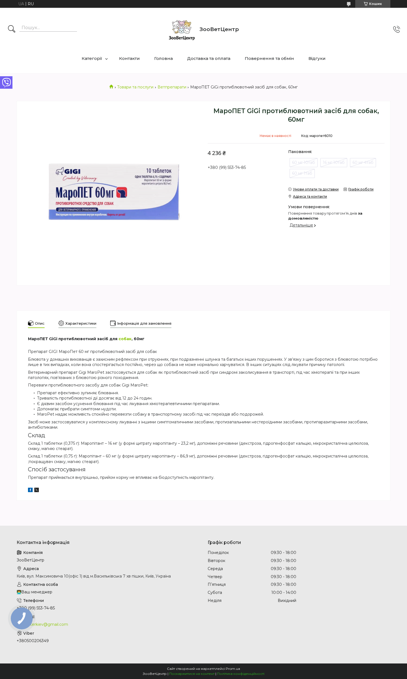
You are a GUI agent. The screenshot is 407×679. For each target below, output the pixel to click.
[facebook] (30, 490)
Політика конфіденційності (240, 674)
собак (125, 338)
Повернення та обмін (269, 58)
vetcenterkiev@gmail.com (42, 624)
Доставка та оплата (208, 58)
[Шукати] (12, 29)
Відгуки (317, 58)
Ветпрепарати (172, 87)
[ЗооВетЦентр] (181, 29)
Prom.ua (233, 669)
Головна (163, 58)
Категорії (92, 58)
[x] (36, 490)
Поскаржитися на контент (192, 674)
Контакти (129, 58)
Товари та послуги (135, 87)
